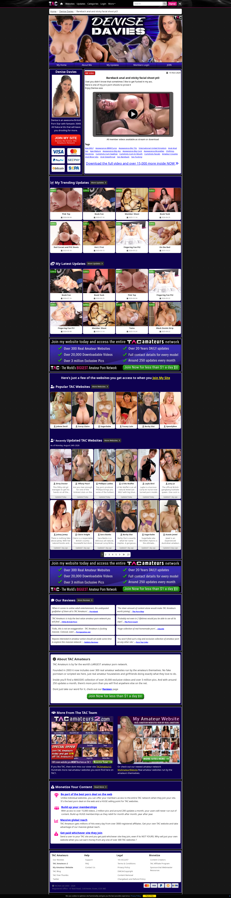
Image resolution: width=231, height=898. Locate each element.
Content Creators (158, 859)
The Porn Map (138, 611)
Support (89, 859)
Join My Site (161, 378)
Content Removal (125, 875)
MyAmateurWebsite (128, 769)
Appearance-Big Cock (132, 151)
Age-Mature (95, 151)
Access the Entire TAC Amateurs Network (66, 140)
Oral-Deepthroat (107, 157)
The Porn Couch (131, 622)
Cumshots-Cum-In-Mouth (131, 154)
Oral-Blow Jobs (91, 157)
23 (128, 554)
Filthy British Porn (69, 622)
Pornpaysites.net (83, 632)
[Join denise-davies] (132, 114)
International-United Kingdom (152, 148)
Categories (92, 3)
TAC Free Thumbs (60, 875)
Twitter (56, 879)
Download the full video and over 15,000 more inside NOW (130, 163)
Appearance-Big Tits (128, 148)
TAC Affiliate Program (160, 863)
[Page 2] (120, 554)
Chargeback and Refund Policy (131, 879)
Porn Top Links (142, 642)
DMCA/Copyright (125, 871)
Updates (81, 3)
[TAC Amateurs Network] (53, 4)
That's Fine (149, 896)
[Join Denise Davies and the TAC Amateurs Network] (58, 151)
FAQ (87, 863)
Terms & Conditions (127, 863)
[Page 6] (123, 554)
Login (103, 3)
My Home (61, 65)
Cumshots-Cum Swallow (107, 154)
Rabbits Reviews (91, 642)
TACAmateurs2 (103, 766)
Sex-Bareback (123, 157)
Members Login (141, 65)
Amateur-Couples (170, 154)
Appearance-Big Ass (112, 151)
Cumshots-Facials (152, 154)
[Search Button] (165, 4)
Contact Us (90, 867)
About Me (87, 65)
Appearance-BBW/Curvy (106, 148)
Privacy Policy (136, 896)
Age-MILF (89, 148)
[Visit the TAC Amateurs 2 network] (82, 740)
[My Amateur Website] (149, 740)
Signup (172, 3)
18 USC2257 (123, 859)
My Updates (113, 65)
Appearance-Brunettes (154, 151)
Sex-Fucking (136, 157)
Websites (70, 3)
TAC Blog (57, 871)
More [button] (111, 3)
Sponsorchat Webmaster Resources (161, 869)
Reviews (107, 689)
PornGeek (94, 611)
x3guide (160, 629)
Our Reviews (58, 859)
